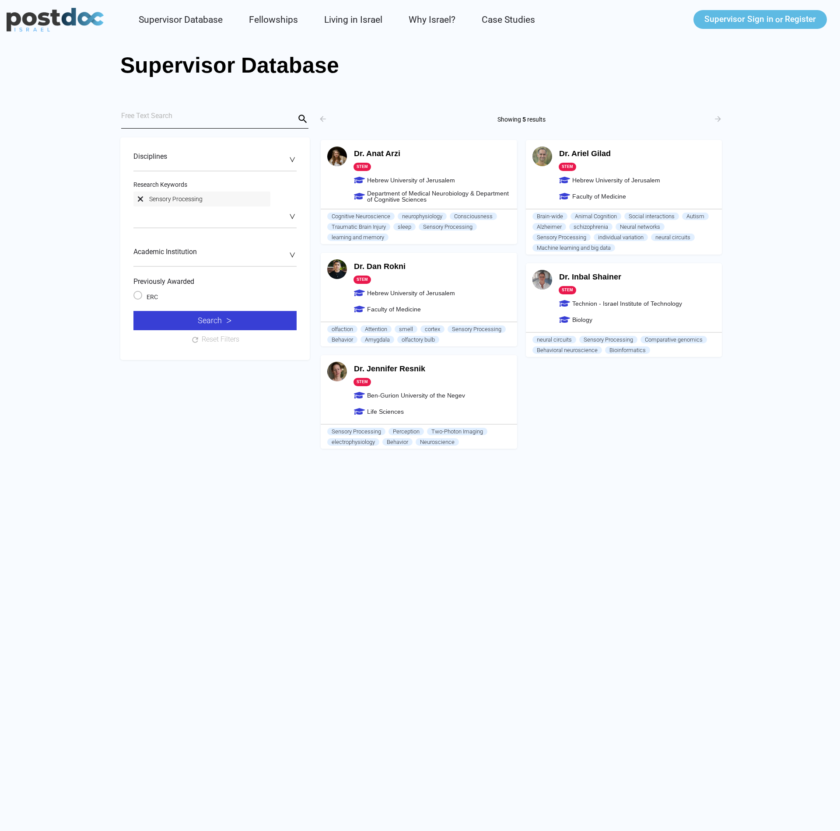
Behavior (342, 339)
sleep (404, 227)
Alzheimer (549, 227)
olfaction (342, 329)
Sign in (739, 19)
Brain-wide (550, 216)
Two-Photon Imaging (457, 431)
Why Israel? (432, 19)
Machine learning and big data (574, 248)
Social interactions (652, 216)
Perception (406, 431)
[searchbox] (213, 159)
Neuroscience (437, 442)
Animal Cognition (596, 216)
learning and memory (358, 237)
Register (800, 19)
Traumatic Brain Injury (359, 227)
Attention (376, 329)
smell (406, 329)
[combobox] (215, 161)
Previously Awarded (163, 281)
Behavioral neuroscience (567, 350)
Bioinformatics (627, 350)
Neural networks (640, 227)
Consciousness (473, 216)
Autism (695, 216)
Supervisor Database (181, 19)
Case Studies (508, 19)
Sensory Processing (447, 227)
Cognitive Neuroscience (361, 216)
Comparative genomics (674, 339)
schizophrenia (591, 227)
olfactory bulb (418, 339)
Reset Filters (220, 339)
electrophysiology (353, 442)
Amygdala (377, 339)
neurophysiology (422, 216)
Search (210, 320)
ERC (152, 296)
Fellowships (273, 19)
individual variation (621, 237)
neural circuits (672, 237)
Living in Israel (353, 19)
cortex (432, 329)
